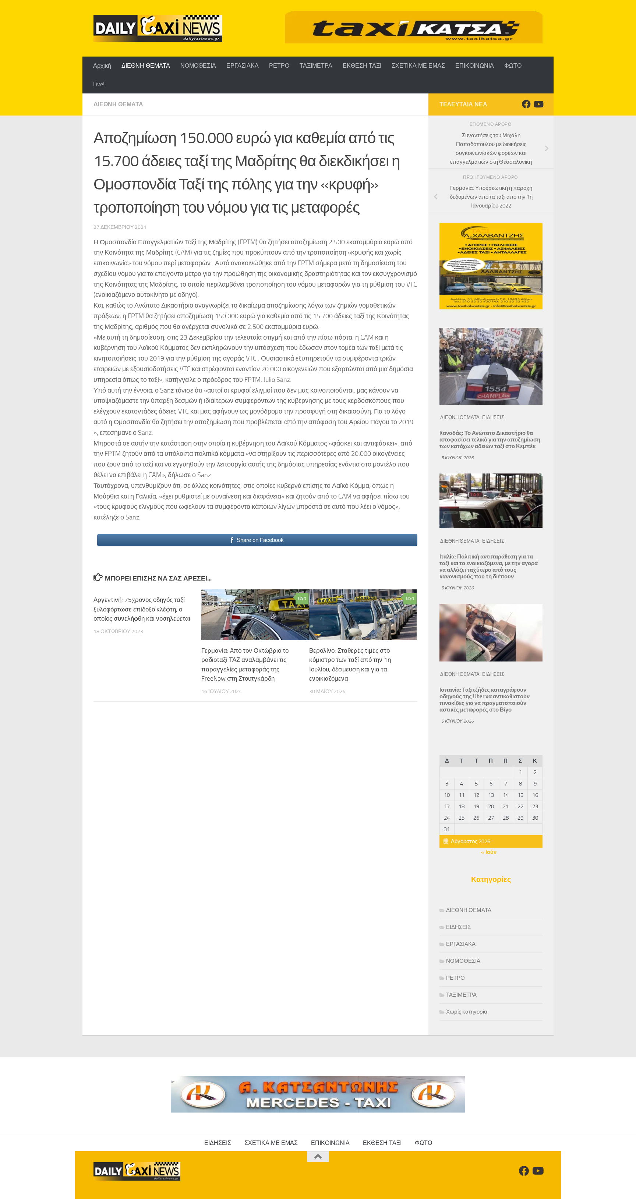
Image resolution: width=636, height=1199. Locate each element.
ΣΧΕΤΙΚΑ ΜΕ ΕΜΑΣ (418, 65)
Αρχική (102, 65)
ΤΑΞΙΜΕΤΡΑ (316, 65)
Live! (99, 84)
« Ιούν (489, 852)
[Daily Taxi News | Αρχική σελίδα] (157, 28)
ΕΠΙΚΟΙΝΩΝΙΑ (474, 65)
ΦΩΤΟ (513, 65)
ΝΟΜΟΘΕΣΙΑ (198, 65)
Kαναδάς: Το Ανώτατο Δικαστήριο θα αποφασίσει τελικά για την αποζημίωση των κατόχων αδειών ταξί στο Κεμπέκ (489, 440)
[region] (414, 27)
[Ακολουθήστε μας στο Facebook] (526, 104)
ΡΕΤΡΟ (279, 65)
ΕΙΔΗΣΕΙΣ (493, 417)
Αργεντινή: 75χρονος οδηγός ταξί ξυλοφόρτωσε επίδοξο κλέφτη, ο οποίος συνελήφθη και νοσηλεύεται (141, 609)
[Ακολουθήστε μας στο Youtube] (538, 104)
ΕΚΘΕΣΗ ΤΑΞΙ (362, 65)
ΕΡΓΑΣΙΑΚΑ (242, 65)
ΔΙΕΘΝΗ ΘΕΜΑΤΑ (145, 65)
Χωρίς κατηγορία (466, 1011)
